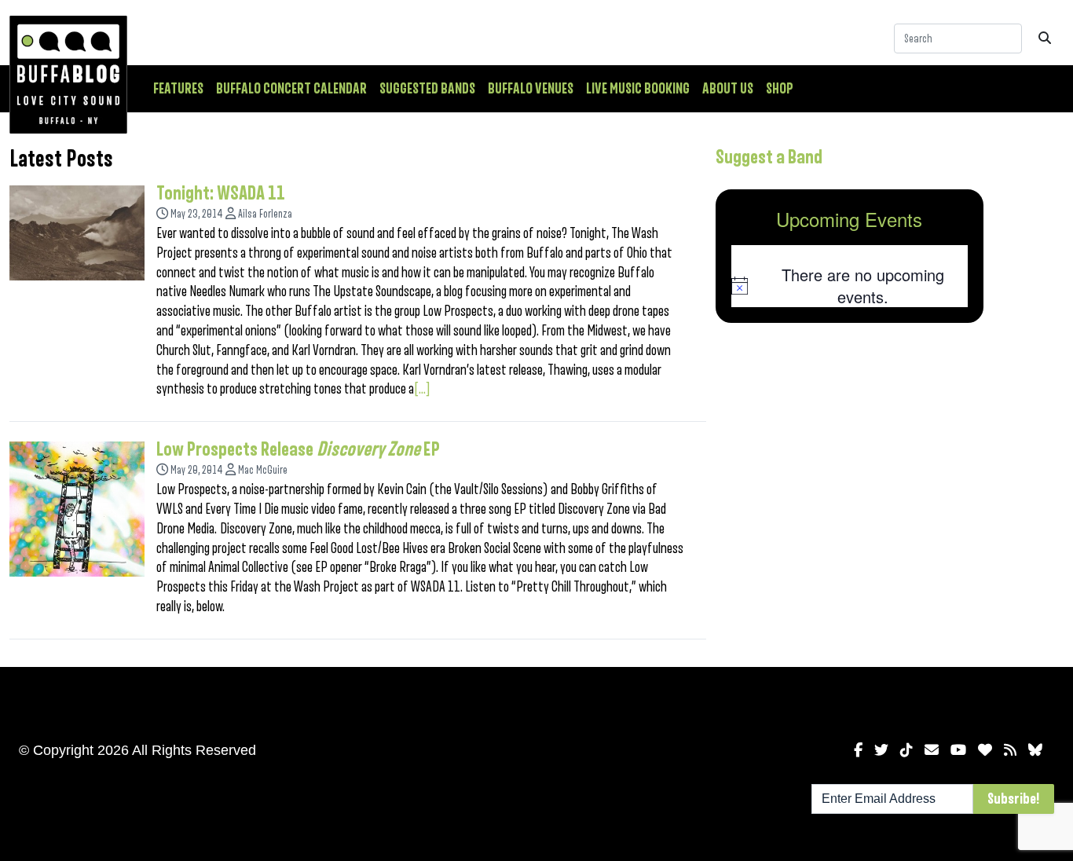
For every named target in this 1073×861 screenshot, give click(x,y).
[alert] (850, 285)
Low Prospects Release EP (298, 449)
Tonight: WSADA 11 (220, 193)
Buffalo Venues (530, 89)
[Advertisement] (850, 458)
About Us (727, 89)
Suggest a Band (769, 157)
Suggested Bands (427, 89)
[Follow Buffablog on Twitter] (881, 750)
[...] (422, 389)
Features (178, 89)
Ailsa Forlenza (265, 214)
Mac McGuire (262, 470)
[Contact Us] (932, 750)
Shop (779, 89)
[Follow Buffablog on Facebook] (858, 750)
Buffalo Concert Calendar (291, 89)
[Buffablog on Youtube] (958, 750)
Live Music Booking (638, 89)
